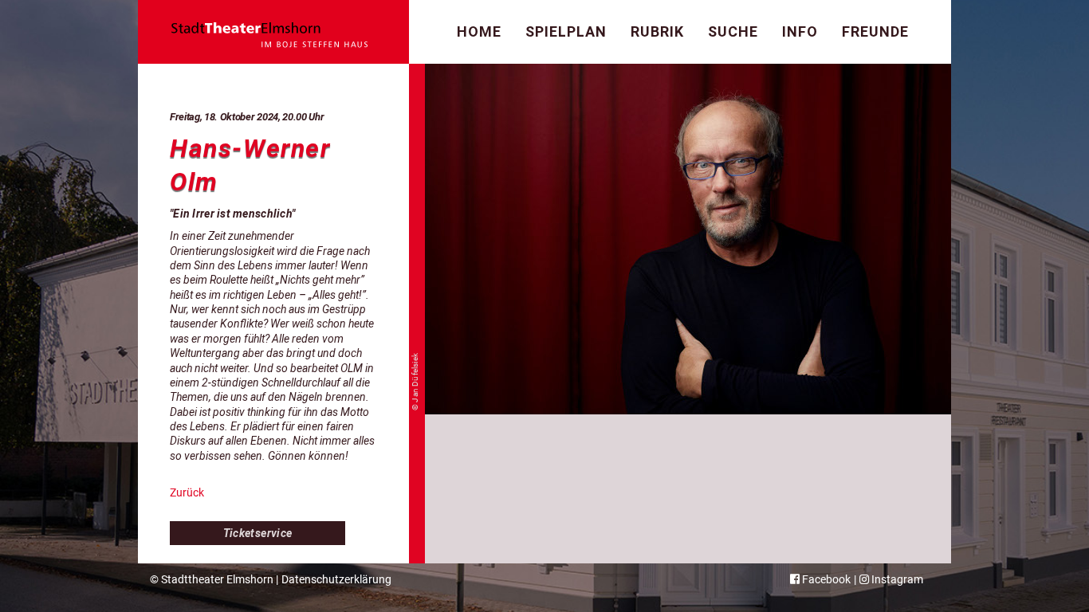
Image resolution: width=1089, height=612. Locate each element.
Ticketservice (258, 533)
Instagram (896, 579)
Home (479, 31)
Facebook (825, 579)
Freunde (875, 31)
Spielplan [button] (566, 31)
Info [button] (800, 31)
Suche (733, 31)
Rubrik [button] (657, 31)
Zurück (187, 492)
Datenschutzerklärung (336, 579)
